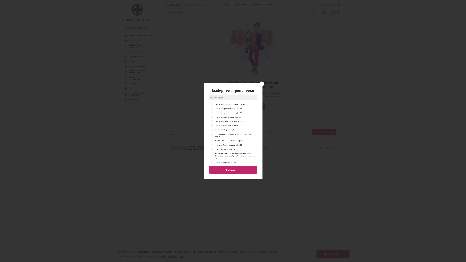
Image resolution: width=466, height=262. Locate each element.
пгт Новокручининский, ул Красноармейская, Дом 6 (233, 135)
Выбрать (230, 170)
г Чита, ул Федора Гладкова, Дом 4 (229, 141)
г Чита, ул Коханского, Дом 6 (226, 125)
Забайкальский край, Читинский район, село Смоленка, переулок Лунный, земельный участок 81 (235, 155)
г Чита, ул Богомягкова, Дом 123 (228, 117)
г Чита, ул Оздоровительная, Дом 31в (230, 104)
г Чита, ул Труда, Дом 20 (225, 149)
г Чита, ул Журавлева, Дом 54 (227, 162)
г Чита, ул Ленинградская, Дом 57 (228, 145)
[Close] (261, 84)
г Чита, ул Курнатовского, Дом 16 (228, 113)
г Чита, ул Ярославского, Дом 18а (228, 108)
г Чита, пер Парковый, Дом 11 (226, 130)
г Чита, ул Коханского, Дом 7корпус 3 (230, 121)
